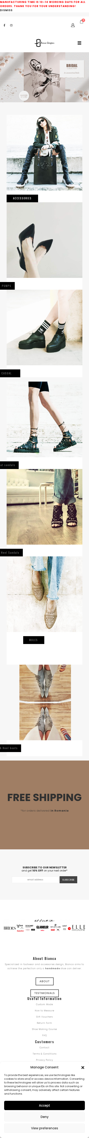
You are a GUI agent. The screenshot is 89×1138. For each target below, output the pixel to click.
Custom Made (44, 1004)
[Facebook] (4, 25)
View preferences (44, 1128)
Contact (44, 1047)
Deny (45, 1117)
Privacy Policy (44, 1060)
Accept (44, 1105)
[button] (83, 1067)
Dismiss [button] (6, 10)
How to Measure (44, 1010)
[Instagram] (11, 25)
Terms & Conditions (45, 1053)
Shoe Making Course (44, 1029)
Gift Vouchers (44, 1016)
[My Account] (73, 25)
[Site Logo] (44, 43)
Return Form (44, 1023)
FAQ (44, 1035)
